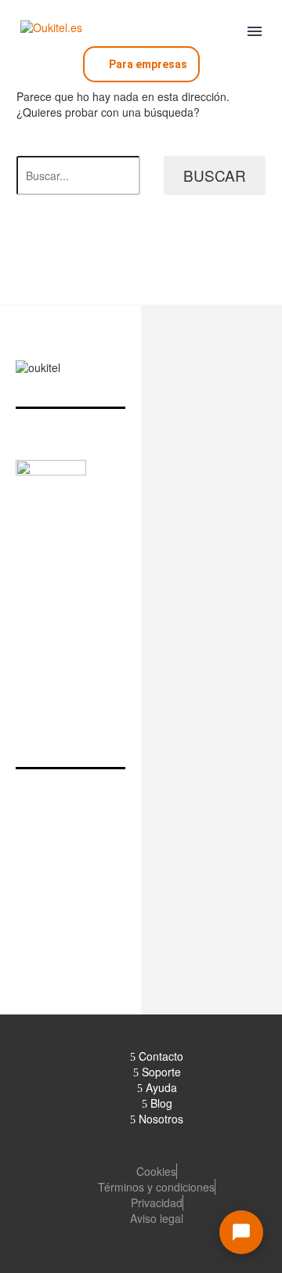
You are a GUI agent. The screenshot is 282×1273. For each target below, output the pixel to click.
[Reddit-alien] (241, 617)
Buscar (214, 175)
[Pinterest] (131, 617)
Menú (255, 31)
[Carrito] (224, 29)
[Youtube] (158, 617)
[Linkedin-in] (104, 617)
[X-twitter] (49, 617)
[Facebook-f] (21, 617)
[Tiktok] (186, 617)
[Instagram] (76, 617)
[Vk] (213, 617)
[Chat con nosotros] (241, 1232)
